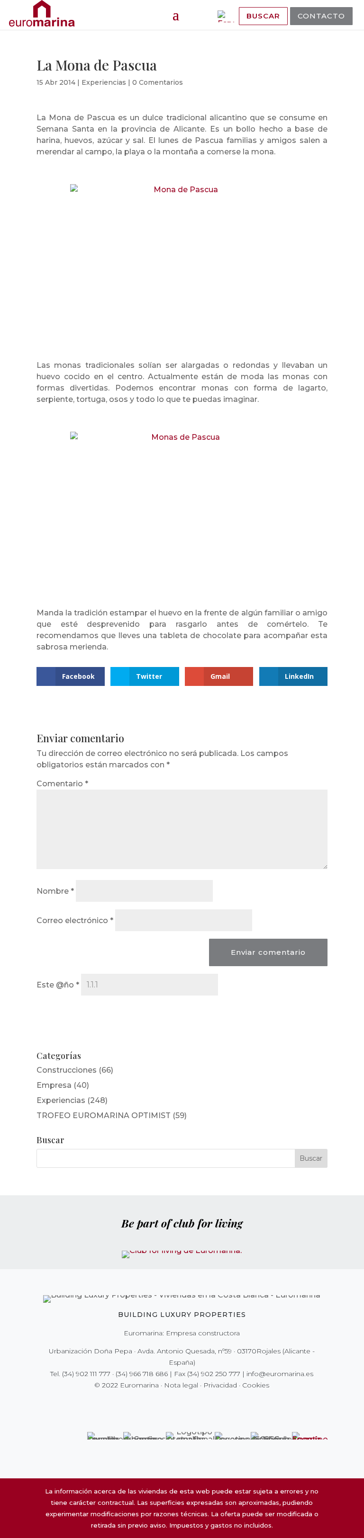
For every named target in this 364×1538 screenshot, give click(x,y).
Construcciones (66, 1070)
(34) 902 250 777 (213, 1373)
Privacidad (220, 1385)
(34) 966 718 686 (142, 1373)
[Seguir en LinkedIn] (215, 1404)
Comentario (62, 783)
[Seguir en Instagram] (175, 1404)
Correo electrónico (74, 920)
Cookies (255, 1385)
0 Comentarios (157, 82)
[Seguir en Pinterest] (188, 1404)
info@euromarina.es (279, 1373)
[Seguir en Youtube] (201, 1404)
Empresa (54, 1085)
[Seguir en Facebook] (148, 1404)
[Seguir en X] (162, 1404)
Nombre (55, 891)
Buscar (263, 15)
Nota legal (181, 1385)
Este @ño (57, 984)
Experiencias (104, 82)
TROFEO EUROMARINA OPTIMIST (103, 1115)
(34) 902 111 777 (86, 1373)
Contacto (321, 15)
